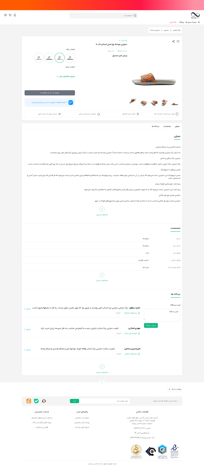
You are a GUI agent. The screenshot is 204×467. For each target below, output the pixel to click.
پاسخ (28, 309)
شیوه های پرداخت (82, 427)
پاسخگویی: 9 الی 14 (142, 433)
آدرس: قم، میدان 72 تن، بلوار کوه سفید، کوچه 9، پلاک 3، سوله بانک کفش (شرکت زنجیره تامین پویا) (142, 421)
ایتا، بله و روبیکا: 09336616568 (142, 437)
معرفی (177, 126)
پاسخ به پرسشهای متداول (41, 418)
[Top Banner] (102, 5)
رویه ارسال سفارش (81, 422)
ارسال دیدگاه (151, 325)
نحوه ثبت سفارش (82, 418)
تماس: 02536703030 (142, 428)
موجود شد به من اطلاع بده (49, 93)
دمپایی (166, 30)
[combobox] (102, 15)
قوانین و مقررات (42, 427)
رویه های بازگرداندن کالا (42, 422)
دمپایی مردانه (155, 30)
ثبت (74, 401)
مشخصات (167, 126)
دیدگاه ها (155, 126)
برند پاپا (124, 40)
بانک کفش (176, 30)
